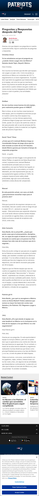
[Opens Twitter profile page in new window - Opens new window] (10, 42)
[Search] (33, 14)
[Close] (37, 457)
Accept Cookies (19, 492)
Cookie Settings (19, 482)
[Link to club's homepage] (4, 13)
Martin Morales (13, 38)
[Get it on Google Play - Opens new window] (26, 441)
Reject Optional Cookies (19, 487)
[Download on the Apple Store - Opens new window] (13, 440)
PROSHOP (27, 14)
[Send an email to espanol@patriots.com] (13, 42)
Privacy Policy (12, 478)
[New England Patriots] (19, 449)
